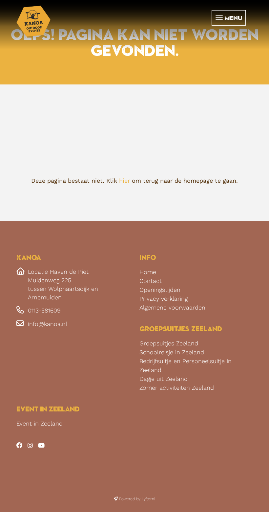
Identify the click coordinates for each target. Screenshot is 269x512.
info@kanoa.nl (47, 323)
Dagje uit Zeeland (163, 378)
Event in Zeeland (39, 423)
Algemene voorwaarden (172, 307)
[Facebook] (21, 445)
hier (124, 180)
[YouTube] (43, 445)
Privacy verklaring (163, 298)
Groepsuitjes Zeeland (168, 343)
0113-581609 (44, 310)
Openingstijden (159, 289)
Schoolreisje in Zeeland (171, 352)
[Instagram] (32, 445)
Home (147, 271)
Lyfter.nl (148, 499)
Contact (150, 280)
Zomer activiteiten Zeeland (176, 387)
